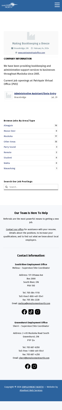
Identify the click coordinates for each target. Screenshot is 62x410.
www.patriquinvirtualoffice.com (31, 52)
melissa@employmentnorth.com (34, 303)
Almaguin (8, 125)
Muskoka (8, 136)
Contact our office (15, 229)
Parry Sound (10, 147)
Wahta (7, 163)
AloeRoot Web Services (31, 390)
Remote (7, 152)
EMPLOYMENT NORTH (33, 387)
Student (8, 157)
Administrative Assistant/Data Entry (35, 93)
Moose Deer (9, 131)
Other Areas (9, 141)
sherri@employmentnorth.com (34, 358)
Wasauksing (9, 168)
